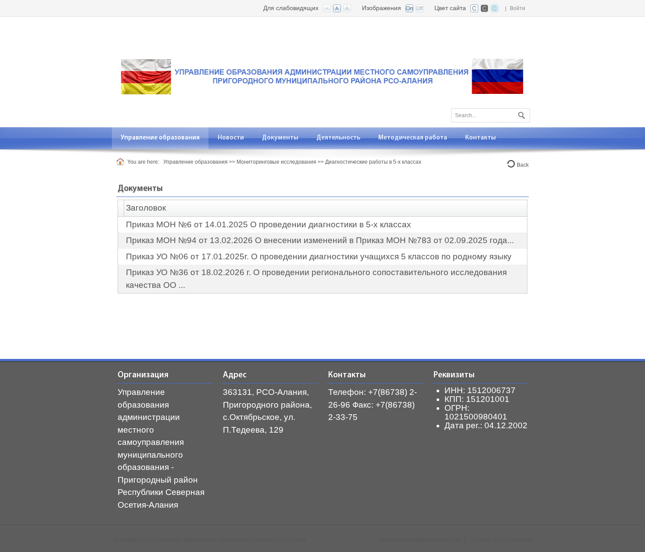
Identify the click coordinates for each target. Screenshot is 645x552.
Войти (517, 8)
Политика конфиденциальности (420, 540)
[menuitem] (160, 138)
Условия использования (501, 540)
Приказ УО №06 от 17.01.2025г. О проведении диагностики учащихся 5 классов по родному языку (319, 256)
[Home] (121, 162)
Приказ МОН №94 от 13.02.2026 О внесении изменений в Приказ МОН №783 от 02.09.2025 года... (320, 240)
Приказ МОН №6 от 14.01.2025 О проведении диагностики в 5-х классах (268, 224)
